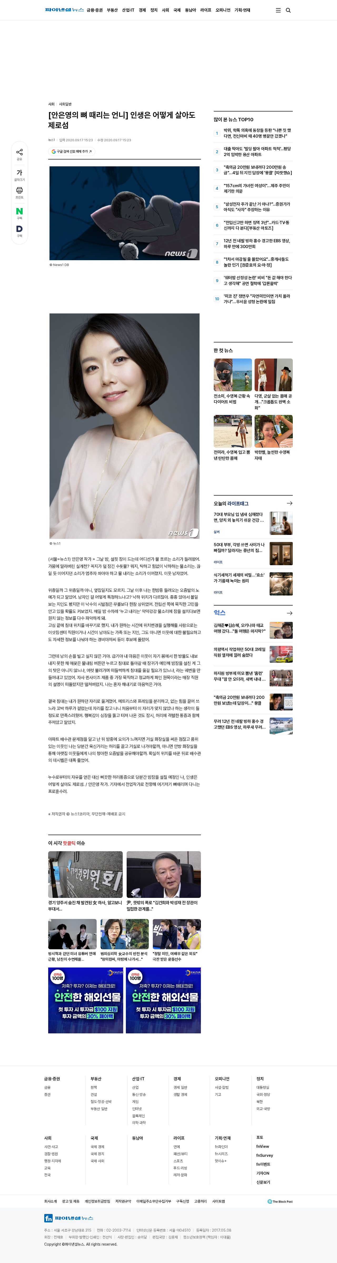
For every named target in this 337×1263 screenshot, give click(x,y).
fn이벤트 (263, 1164)
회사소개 (50, 1201)
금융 (47, 1087)
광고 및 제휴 (71, 1201)
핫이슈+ (221, 1161)
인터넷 (137, 1109)
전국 (47, 1175)
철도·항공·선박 (101, 1102)
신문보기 (263, 1182)
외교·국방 (263, 1109)
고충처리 (200, 1201)
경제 (142, 10)
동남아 (190, 10)
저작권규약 (123, 1201)
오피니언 (223, 10)
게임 (135, 1102)
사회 (165, 10)
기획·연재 (242, 10)
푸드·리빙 (180, 1168)
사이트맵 (218, 1201)
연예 (177, 1147)
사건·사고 (51, 1147)
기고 (218, 1094)
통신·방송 (139, 1094)
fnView (262, 1146)
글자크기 (19, 180)
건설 (94, 1094)
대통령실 (262, 1087)
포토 (259, 1137)
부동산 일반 (99, 1109)
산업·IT (128, 10)
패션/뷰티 (180, 1154)
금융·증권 (95, 10)
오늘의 (231, 503)
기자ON (262, 1173)
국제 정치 (97, 1154)
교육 (47, 1168)
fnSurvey (264, 1155)
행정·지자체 (52, 1161)
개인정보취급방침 (97, 1201)
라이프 (205, 10)
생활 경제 (180, 1094)
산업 (135, 1087)
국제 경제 (97, 1147)
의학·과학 (139, 1123)
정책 (94, 1087)
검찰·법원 (51, 1154)
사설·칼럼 (222, 1087)
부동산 (112, 10)
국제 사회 (97, 1161)
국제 (177, 10)
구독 (19, 218)
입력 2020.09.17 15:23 (76, 140)
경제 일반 (180, 1087)
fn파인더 (221, 1147)
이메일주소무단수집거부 (153, 1201)
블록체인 (138, 1116)
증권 (47, 1094)
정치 (154, 10)
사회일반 (65, 104)
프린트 (19, 197)
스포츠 (178, 1161)
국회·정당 (263, 1094)
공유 (19, 159)
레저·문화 (180, 1175)
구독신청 (182, 1201)
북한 (259, 1102)
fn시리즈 (221, 1154)
